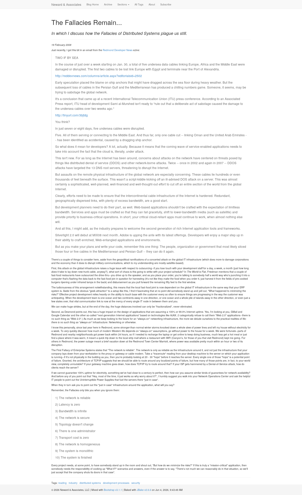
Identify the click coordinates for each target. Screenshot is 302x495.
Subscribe (165, 4)
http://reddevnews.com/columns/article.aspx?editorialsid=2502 (98, 76)
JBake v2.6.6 (144, 490)
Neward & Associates (66, 4)
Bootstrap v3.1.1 (113, 490)
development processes (116, 483)
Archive (108, 4)
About (152, 4)
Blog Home (93, 4)
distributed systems (90, 483)
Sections (122, 4)
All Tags (139, 4)
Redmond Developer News (117, 50)
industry (73, 483)
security (135, 483)
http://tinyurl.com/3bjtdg (71, 115)
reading (62, 483)
